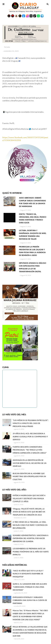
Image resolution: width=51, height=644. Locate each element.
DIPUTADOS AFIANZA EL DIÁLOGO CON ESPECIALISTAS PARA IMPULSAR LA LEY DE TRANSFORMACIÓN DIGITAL (32, 267)
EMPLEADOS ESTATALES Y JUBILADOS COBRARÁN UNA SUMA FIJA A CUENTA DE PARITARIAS (30, 600)
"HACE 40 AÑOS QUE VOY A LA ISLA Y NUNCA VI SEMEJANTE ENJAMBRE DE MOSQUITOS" (28, 574)
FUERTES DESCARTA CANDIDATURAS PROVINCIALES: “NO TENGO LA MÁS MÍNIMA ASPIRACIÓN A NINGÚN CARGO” (30, 450)
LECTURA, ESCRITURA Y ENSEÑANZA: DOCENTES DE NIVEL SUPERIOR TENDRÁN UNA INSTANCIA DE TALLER (32, 235)
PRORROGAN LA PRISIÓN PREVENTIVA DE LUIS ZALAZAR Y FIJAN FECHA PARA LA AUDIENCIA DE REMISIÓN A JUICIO (32, 251)
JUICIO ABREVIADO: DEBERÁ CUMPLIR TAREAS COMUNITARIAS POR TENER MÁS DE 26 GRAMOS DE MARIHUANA (32, 202)
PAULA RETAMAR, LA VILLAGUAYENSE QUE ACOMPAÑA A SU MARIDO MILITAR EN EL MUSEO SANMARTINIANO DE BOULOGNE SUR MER (30, 631)
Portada (7, 47)
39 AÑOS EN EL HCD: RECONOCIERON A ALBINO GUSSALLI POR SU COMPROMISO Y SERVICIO (30, 437)
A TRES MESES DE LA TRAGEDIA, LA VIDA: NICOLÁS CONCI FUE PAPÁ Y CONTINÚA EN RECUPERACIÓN (30, 525)
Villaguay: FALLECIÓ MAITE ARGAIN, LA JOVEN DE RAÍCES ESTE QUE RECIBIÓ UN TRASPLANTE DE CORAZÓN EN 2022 (29, 512)
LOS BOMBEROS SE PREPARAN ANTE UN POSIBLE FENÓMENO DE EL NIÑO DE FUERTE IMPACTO (31, 552)
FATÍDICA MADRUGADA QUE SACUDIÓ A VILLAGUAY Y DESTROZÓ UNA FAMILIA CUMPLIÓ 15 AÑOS (29, 499)
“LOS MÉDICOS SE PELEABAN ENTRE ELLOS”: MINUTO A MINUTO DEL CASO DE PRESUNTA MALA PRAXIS (31, 423)
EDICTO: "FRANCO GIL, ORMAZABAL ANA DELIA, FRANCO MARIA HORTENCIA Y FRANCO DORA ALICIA (32, 218)
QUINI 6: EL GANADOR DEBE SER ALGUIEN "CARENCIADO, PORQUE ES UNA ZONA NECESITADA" (30, 587)
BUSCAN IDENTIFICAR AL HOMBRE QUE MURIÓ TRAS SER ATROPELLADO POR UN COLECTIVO (29, 477)
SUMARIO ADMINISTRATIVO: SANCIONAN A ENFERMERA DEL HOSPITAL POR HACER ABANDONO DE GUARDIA (30, 538)
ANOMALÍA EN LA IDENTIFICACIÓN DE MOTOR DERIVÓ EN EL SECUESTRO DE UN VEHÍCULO (29, 463)
